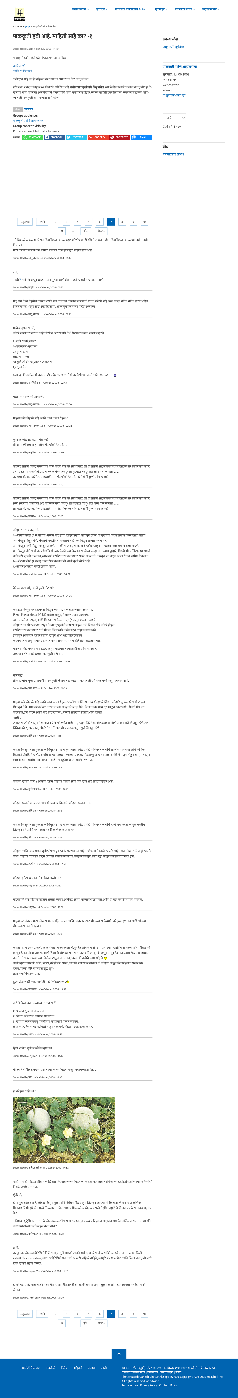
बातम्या (92, 1368)
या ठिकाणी (19, 66)
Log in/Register (173, 47)
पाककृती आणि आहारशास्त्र (28, 121)
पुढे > (85, 231)
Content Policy (168, 1385)
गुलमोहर (160, 9)
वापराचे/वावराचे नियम (133, 1372)
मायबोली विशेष (183, 9)
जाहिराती (77, 1368)
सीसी (104, 1368)
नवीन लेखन (79, 9)
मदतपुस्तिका (209, 9)
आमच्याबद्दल (167, 1372)
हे (20, 280)
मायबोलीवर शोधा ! (173, 154)
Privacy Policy (149, 1385)
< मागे (42, 222)
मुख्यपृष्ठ (27, 26)
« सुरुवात (25, 222)
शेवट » (101, 231)
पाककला (28, 109)
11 (62, 231)
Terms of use (130, 1385)
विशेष (64, 1368)
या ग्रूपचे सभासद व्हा (174, 95)
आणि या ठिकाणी (22, 71)
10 (144, 222)
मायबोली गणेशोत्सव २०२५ (130, 9)
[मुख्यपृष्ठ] (20, 14)
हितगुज (100, 9)
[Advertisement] (82, 181)
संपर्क (178, 1372)
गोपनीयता (153, 1372)
